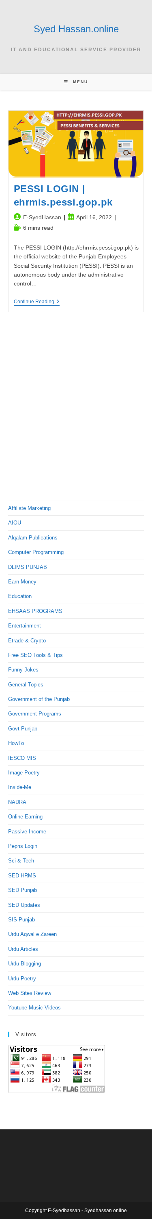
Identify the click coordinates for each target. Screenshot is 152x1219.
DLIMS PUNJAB (27, 567)
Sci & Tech (21, 861)
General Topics (25, 685)
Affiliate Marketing (29, 508)
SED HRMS (22, 876)
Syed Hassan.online (76, 28)
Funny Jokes (23, 670)
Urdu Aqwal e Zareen (32, 934)
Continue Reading (37, 302)
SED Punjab (22, 890)
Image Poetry (24, 773)
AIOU (14, 523)
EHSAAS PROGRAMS (35, 611)
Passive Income (27, 832)
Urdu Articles (23, 949)
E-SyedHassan (42, 217)
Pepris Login (22, 846)
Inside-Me (19, 787)
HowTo (16, 743)
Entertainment (24, 626)
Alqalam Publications (33, 538)
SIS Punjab (21, 920)
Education (20, 596)
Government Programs (34, 714)
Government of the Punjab (39, 699)
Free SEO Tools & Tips (35, 655)
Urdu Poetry (22, 979)
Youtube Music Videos (34, 1008)
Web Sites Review (29, 993)
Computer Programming (36, 552)
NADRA (17, 802)
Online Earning (25, 817)
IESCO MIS (22, 758)
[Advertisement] (76, 409)
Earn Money (22, 582)
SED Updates (24, 905)
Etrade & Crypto (27, 641)
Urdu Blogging (24, 964)
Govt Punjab (22, 729)
